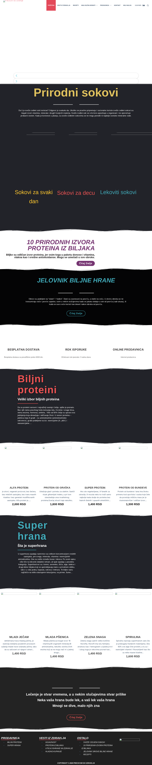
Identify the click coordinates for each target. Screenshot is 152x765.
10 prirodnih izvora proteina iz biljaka (61, 245)
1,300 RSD (133, 504)
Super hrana (33, 531)
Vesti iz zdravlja (63, 5)
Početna (51, 5)
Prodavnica (104, 5)
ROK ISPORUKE (76, 349)
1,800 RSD (57, 504)
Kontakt (117, 5)
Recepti (76, 5)
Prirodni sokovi (76, 92)
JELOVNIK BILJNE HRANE (76, 280)
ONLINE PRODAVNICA (128, 349)
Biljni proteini (37, 384)
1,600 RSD (133, 656)
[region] (76, 47)
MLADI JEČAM (19, 637)
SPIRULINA (133, 637)
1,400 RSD (95, 504)
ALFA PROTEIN (19, 487)
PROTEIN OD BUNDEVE (133, 487)
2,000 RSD (19, 504)
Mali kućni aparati (88, 5)
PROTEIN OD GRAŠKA (57, 487)
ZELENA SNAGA (95, 637)
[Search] (148, 5)
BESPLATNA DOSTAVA (24, 349)
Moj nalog (127, 5)
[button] (76, 75)
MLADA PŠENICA (57, 637)
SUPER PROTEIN (95, 487)
